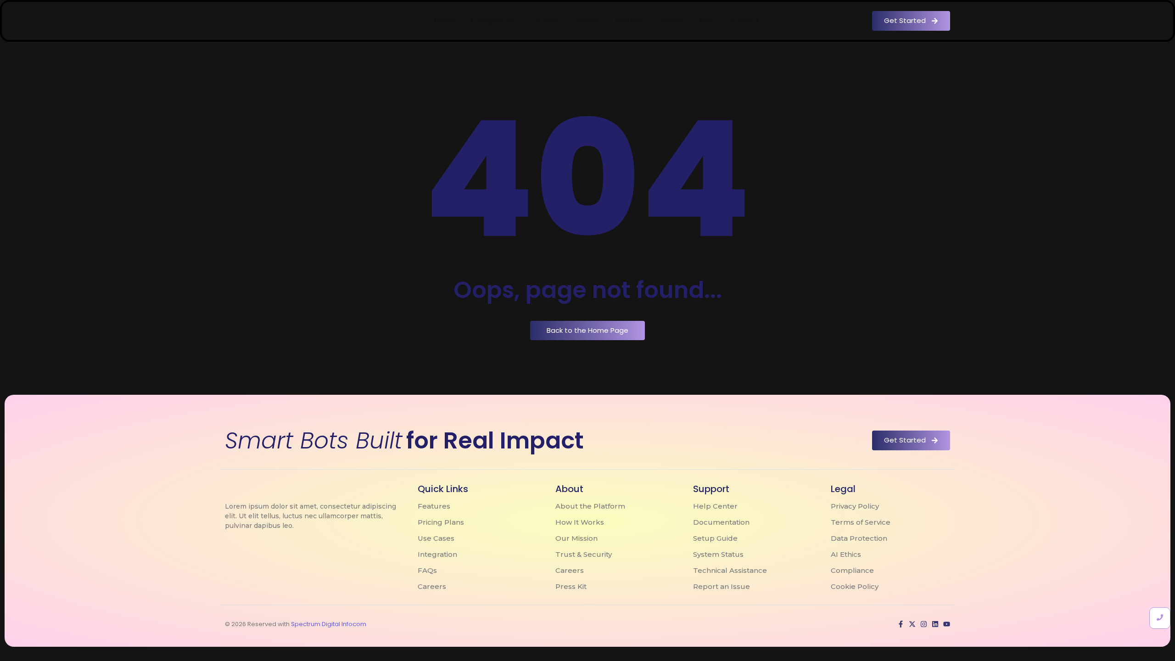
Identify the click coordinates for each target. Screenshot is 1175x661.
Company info (495, 20)
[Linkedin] (935, 624)
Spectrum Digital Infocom (328, 624)
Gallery (672, 20)
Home (445, 20)
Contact (744, 20)
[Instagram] (923, 624)
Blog (706, 20)
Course (547, 20)
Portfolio (630, 20)
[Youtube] (946, 624)
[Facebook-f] (900, 624)
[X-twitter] (912, 624)
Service (588, 20)
